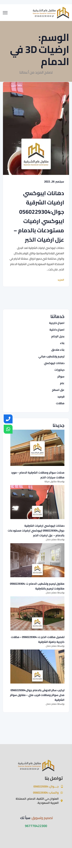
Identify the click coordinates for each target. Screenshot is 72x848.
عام (62, 383)
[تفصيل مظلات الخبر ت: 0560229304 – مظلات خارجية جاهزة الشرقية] (37, 613)
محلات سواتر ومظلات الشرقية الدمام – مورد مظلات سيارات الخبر (37, 475)
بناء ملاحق (57, 349)
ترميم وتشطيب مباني (51, 356)
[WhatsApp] (8, 429)
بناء (62, 343)
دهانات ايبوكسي (54, 363)
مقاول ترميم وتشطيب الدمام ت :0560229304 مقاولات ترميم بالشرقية (37, 586)
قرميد (60, 396)
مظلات (60, 403)
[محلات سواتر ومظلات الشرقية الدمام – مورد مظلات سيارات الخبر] (37, 448)
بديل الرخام (57, 336)
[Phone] (8, 418)
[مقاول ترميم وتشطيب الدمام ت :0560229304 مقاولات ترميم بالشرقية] (37, 560)
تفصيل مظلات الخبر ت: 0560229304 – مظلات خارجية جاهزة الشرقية (37, 639)
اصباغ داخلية (56, 329)
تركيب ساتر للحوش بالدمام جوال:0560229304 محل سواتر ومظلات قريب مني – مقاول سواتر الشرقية (37, 695)
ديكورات (59, 369)
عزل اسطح (58, 389)
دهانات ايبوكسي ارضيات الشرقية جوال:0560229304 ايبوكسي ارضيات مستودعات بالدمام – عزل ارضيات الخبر (39, 216)
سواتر (60, 376)
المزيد (61, 280)
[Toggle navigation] (8, 12)
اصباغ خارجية (56, 323)
